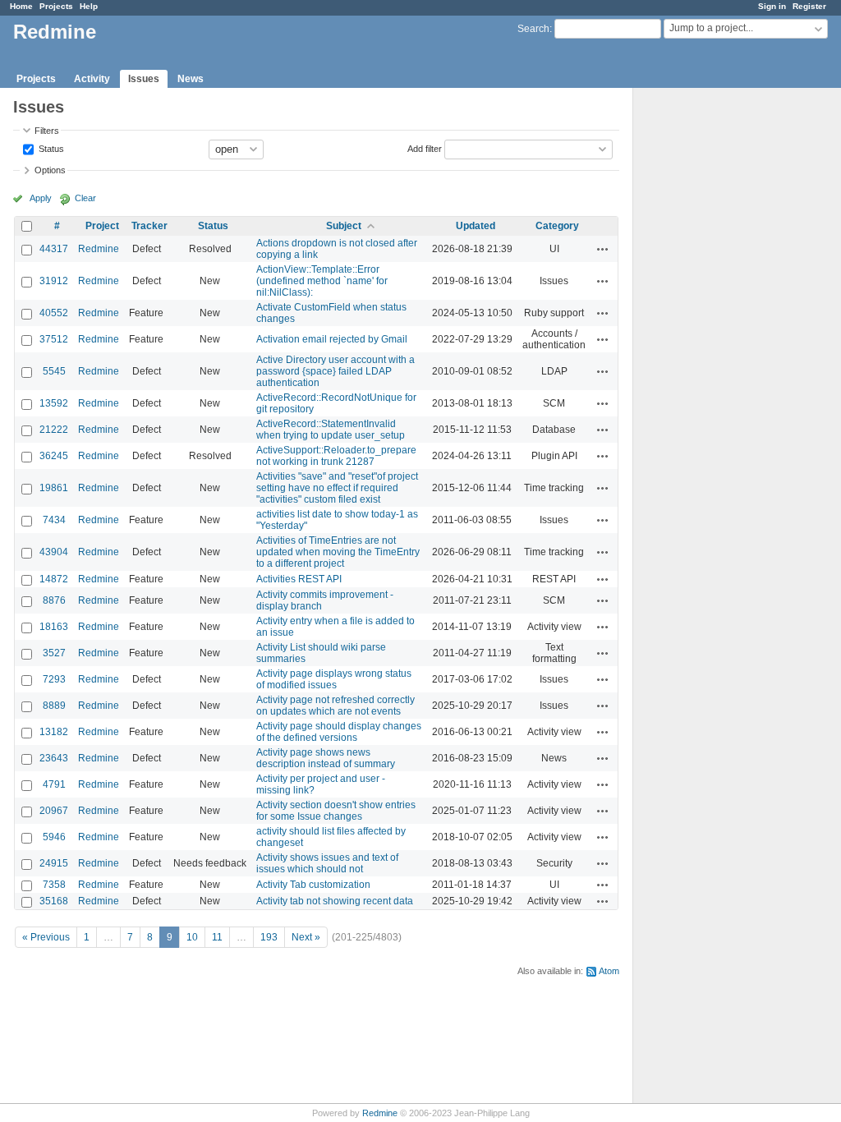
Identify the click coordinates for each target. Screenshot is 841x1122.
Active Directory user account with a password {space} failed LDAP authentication (335, 371)
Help (89, 6)
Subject (343, 226)
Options (50, 170)
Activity (92, 79)
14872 (53, 579)
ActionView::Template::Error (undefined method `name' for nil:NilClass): (322, 281)
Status (50, 148)
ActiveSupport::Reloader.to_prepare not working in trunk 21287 (336, 455)
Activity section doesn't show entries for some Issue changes (336, 810)
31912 (53, 281)
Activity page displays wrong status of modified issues (333, 679)
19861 (53, 488)
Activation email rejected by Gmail (331, 339)
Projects (56, 6)
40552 (53, 313)
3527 (54, 653)
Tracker (149, 226)
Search (533, 28)
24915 (53, 863)
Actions (602, 248)
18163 (53, 626)
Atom (609, 971)
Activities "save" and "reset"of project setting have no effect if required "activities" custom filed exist (337, 488)
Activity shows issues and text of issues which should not (327, 863)
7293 (54, 679)
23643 (53, 758)
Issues (143, 79)
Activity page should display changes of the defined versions (338, 731)
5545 (54, 371)
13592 (53, 403)
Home (21, 6)
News (190, 79)
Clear (85, 198)
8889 (54, 705)
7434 (54, 520)
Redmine (98, 249)
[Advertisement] (715, 345)
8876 (54, 600)
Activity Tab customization (313, 884)
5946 (54, 837)
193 (269, 937)
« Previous (46, 937)
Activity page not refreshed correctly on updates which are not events (335, 705)
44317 (53, 249)
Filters (46, 131)
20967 (53, 810)
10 (192, 937)
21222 (53, 429)
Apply (41, 198)
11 (217, 937)
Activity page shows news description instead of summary (325, 758)
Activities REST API (299, 579)
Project (102, 226)
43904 (53, 552)
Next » (306, 937)
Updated (475, 226)
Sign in (772, 6)
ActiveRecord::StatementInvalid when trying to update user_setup (330, 429)
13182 (53, 732)
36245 (53, 456)
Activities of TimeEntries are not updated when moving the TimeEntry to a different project (338, 552)
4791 (54, 784)
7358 (54, 884)
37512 (53, 339)
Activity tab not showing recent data (334, 901)
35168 (53, 901)
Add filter (424, 148)
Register (809, 6)
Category (557, 226)
